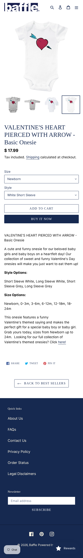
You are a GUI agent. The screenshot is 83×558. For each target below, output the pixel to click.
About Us (15, 418)
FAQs (12, 429)
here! (62, 342)
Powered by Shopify (52, 545)
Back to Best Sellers (44, 383)
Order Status (18, 463)
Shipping (32, 157)
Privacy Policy (19, 452)
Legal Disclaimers (22, 474)
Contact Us (17, 440)
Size (7, 171)
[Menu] (76, 7)
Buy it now (41, 219)
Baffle (33, 545)
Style (8, 188)
